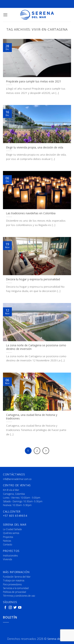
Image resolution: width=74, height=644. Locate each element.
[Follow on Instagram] (10, 607)
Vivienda (7, 559)
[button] (5, 15)
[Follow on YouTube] (19, 607)
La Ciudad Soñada (12, 529)
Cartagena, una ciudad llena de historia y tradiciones (31, 416)
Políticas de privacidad (14, 592)
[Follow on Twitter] (15, 607)
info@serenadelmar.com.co (17, 479)
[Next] (45, 450)
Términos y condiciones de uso (19, 595)
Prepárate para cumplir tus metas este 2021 (33, 81)
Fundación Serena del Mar (17, 576)
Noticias (7, 540)
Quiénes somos (11, 533)
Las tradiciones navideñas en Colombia (30, 213)
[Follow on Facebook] (5, 607)
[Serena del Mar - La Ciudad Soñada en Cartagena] (37, 15)
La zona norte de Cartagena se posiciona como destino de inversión (36, 347)
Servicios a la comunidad (16, 588)
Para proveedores (12, 584)
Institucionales (10, 555)
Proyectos (8, 537)
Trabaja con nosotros (13, 580)
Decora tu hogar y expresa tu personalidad (33, 279)
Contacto (7, 544)
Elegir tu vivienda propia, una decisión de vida (34, 147)
